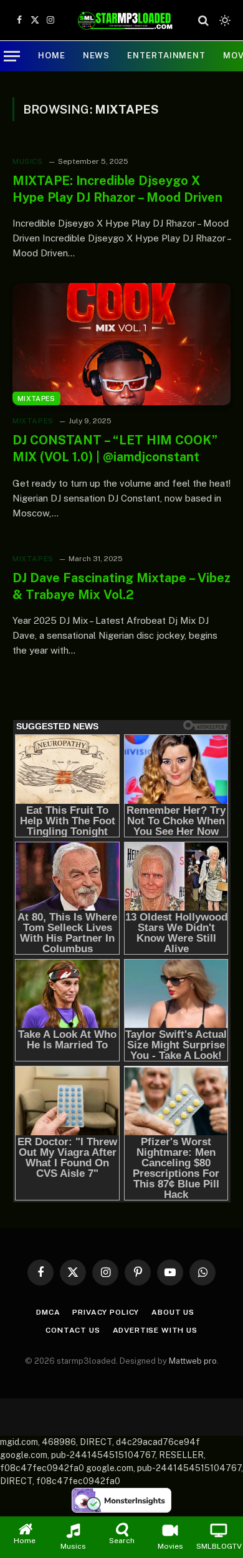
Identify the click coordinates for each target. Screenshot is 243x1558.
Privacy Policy (105, 1312)
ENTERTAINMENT (166, 55)
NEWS (96, 55)
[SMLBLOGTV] (125, 20)
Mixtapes (36, 398)
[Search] (203, 20)
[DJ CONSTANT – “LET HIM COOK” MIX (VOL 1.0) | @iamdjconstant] (121, 344)
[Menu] (12, 56)
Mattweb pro (193, 1361)
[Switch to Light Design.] (224, 20)
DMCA (48, 1312)
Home (51, 55)
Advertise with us (155, 1330)
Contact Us (72, 1330)
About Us (172, 1312)
